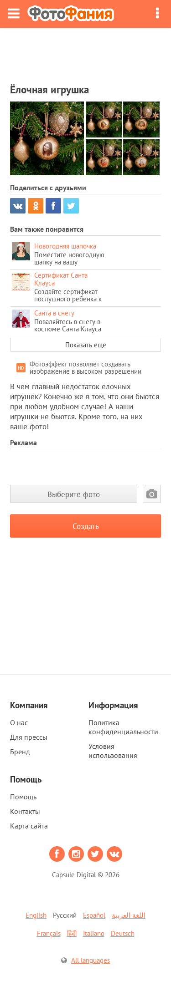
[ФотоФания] (70, 14)
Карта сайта (29, 825)
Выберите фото (73, 494)
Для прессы (28, 737)
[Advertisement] (86, 53)
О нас (19, 722)
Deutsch (123, 933)
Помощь (23, 796)
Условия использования (112, 751)
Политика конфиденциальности (123, 727)
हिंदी (72, 933)
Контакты (25, 811)
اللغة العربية (128, 915)
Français (49, 933)
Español (94, 915)
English (36, 915)
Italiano (93, 933)
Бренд (20, 751)
